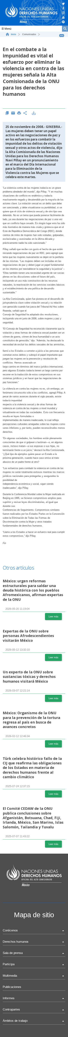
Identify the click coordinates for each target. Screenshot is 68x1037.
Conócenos (10, 930)
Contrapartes (11, 1009)
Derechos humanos (15, 941)
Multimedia (10, 975)
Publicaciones (12, 987)
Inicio (13, 34)
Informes (9, 998)
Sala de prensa (13, 953)
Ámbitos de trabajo (15, 1020)
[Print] (19, 113)
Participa (8, 964)
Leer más (53, 616)
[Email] (13, 113)
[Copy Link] (7, 113)
